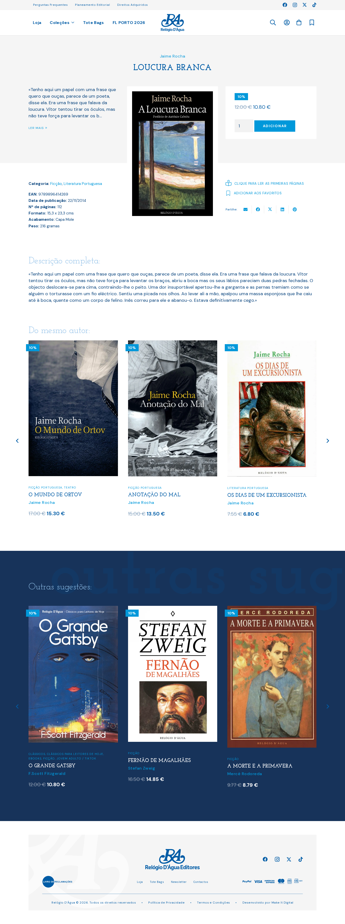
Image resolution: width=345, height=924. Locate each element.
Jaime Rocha (172, 56)
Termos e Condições (213, 903)
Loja (140, 882)
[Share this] (258, 209)
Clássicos (235, 754)
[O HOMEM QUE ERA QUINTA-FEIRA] (272, 609)
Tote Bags (157, 882)
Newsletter (179, 882)
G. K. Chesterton (244, 769)
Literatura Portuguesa (83, 183)
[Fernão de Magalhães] (73, 609)
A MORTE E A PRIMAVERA (160, 766)
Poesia (275, 488)
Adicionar (275, 126)
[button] (272, 22)
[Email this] (245, 209)
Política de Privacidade (166, 903)
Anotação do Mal (55, 495)
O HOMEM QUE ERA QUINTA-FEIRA (271, 762)
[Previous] (17, 440)
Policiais (266, 754)
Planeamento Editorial (92, 5)
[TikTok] (314, 5)
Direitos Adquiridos (132, 5)
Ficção (56, 183)
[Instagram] (295, 5)
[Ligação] (172, 22)
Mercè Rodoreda (145, 773)
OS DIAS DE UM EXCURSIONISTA (167, 495)
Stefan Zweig (42, 768)
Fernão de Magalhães (60, 760)
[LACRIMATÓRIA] (272, 344)
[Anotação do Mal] (73, 344)
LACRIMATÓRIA (246, 496)
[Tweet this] (270, 209)
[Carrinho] (299, 22)
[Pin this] (295, 209)
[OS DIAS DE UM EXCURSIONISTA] (172, 344)
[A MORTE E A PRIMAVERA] (172, 609)
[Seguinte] (327, 440)
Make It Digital (282, 903)
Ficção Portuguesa (45, 488)
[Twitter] (304, 5)
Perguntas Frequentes (50, 5)
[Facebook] (285, 5)
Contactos (200, 882)
